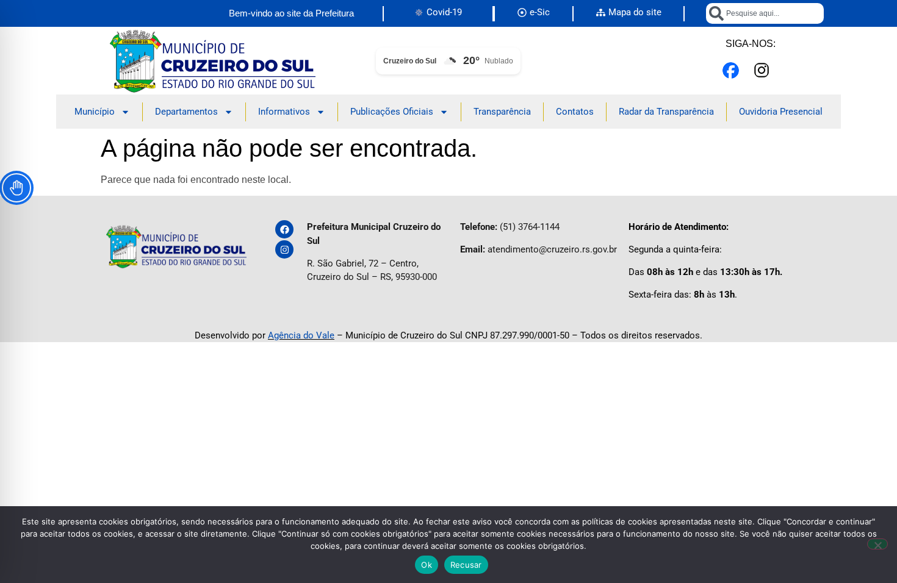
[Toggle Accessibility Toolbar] (16, 188)
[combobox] (765, 13)
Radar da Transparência (666, 111)
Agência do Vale (301, 335)
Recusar (466, 565)
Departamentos (186, 111)
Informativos (284, 111)
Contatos (575, 111)
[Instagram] (284, 249)
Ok (426, 565)
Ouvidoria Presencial (781, 111)
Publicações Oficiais (391, 111)
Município (94, 111)
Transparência (502, 111)
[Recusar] (877, 543)
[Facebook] (284, 229)
